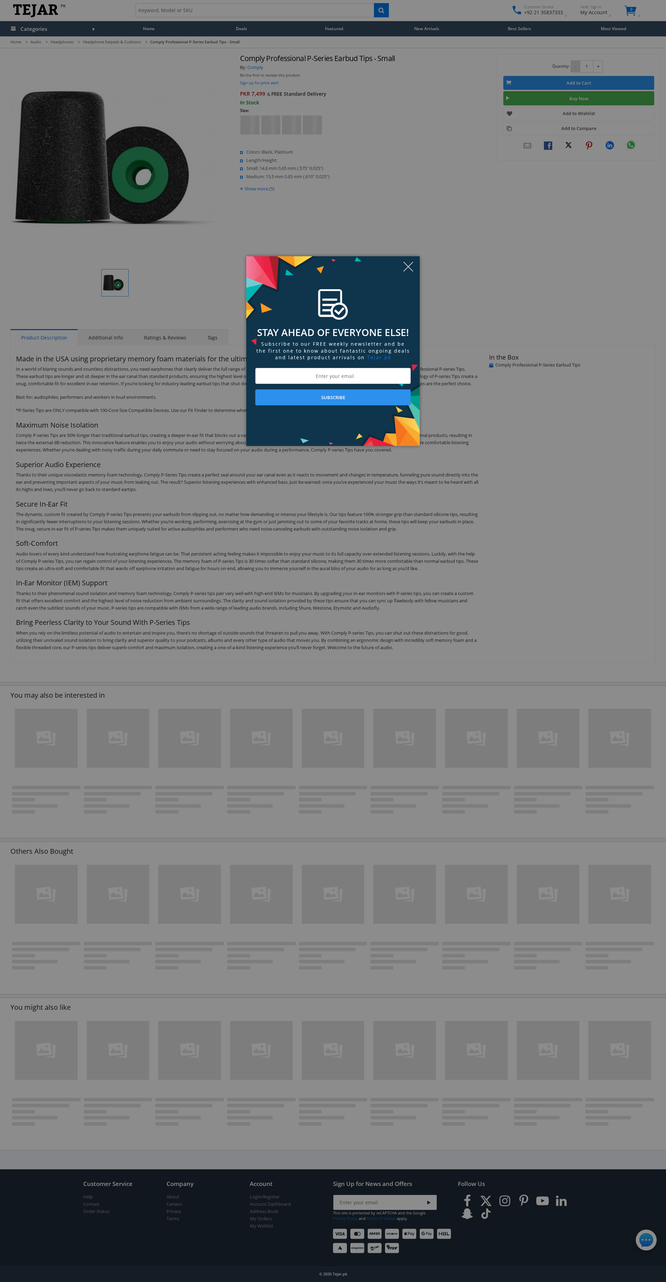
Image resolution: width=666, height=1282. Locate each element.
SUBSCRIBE (333, 397)
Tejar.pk (379, 357)
